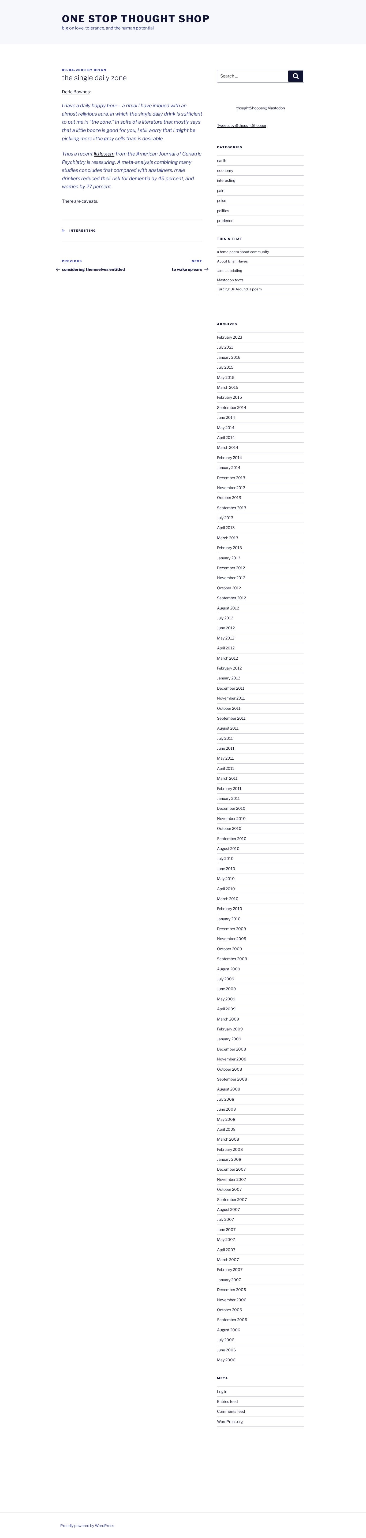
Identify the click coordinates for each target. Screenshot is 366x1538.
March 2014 (227, 447)
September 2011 (231, 718)
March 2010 (227, 898)
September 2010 (232, 838)
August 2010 (228, 848)
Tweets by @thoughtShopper (241, 125)
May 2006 (226, 1360)
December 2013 (231, 477)
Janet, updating (229, 270)
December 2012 (231, 567)
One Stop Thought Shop (136, 19)
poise (221, 200)
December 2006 (231, 1289)
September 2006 (232, 1319)
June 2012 (226, 628)
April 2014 (226, 437)
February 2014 (229, 457)
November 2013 (231, 487)
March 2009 (228, 1019)
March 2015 (227, 387)
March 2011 (227, 778)
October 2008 (229, 1069)
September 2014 (231, 407)
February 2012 (229, 668)
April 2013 (226, 527)
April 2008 (226, 1129)
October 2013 (229, 497)
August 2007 (228, 1209)
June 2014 (226, 417)
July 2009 (225, 979)
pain (220, 190)
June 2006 (226, 1350)
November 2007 (231, 1179)
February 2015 (229, 397)
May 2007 (226, 1239)
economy (225, 170)
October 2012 (229, 588)
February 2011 (229, 788)
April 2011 (225, 768)
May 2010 (226, 878)
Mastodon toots (230, 280)
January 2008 (229, 1159)
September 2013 (231, 507)
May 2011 (225, 758)
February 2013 (229, 547)
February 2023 (229, 337)
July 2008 (225, 1099)
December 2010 (231, 808)
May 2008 (226, 1119)
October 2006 (229, 1309)
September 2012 (231, 598)
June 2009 (226, 988)
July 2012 (225, 618)
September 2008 (232, 1079)
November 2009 (231, 938)
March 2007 (228, 1259)
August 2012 (228, 608)
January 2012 (228, 678)
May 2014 (225, 427)
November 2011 (231, 698)
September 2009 (232, 958)
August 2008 (228, 1089)
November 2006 (231, 1299)
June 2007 (226, 1229)
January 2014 (228, 467)
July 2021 (225, 347)
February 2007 (229, 1269)
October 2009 (229, 949)
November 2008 (231, 1059)
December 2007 (231, 1169)
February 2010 (229, 908)
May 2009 (226, 999)
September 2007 (232, 1199)
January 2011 (228, 798)
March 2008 (228, 1139)
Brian (100, 70)
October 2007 (229, 1189)
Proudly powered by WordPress (87, 1525)
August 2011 (228, 728)
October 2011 (229, 708)
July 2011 (225, 738)
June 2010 (226, 868)
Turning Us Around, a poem (239, 289)
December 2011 (231, 688)
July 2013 (225, 517)
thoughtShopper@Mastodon (260, 108)
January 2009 (229, 1039)
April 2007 (226, 1249)
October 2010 (229, 828)
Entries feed (227, 1401)
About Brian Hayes (232, 261)
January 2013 (228, 558)
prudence (225, 220)
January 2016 (228, 357)
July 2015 (225, 367)
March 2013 (227, 537)
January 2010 (229, 918)
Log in (222, 1391)
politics (223, 210)
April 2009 (226, 1009)
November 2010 (231, 818)
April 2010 (226, 888)
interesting (82, 230)
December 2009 (231, 928)
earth (221, 160)
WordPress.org (230, 1421)
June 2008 (226, 1109)
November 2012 (231, 577)
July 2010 (225, 858)
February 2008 (230, 1149)
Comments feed (231, 1411)
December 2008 (231, 1049)
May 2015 (225, 377)
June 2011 (225, 748)
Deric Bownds (76, 91)
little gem (104, 154)
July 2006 (225, 1339)
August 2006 (228, 1330)
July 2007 (225, 1219)
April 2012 (225, 648)
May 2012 (225, 638)
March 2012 (227, 658)
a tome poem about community (243, 252)
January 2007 (229, 1279)
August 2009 (228, 969)
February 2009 (230, 1029)
